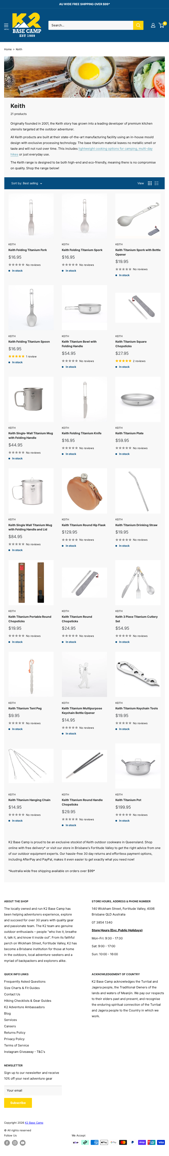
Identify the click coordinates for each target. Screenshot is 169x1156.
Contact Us (12, 994)
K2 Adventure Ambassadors (24, 1007)
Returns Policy (14, 1033)
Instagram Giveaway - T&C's (24, 1052)
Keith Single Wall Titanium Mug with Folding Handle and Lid (30, 527)
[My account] (153, 25)
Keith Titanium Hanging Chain (29, 800)
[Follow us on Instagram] (15, 1143)
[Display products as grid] (150, 183)
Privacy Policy (14, 1039)
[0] (161, 25)
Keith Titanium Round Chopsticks (77, 619)
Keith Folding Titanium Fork (27, 250)
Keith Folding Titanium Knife (81, 433)
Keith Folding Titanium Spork (82, 250)
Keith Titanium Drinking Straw (136, 525)
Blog (7, 1013)
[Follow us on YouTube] (23, 1143)
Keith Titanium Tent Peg (25, 708)
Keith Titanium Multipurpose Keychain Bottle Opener (82, 710)
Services (10, 1020)
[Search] (138, 25)
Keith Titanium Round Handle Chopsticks (82, 802)
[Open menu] (6, 25)
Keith (12, 244)
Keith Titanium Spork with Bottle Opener (138, 252)
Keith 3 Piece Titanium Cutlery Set (136, 619)
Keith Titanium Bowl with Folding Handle (79, 344)
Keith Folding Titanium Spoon (29, 341)
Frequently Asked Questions (25, 981)
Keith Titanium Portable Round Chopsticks (29, 619)
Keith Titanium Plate (129, 433)
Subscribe (18, 1103)
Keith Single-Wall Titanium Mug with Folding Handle (30, 435)
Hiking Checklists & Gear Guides (27, 1001)
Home (8, 49)
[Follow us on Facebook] (7, 1143)
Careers (10, 1026)
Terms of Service (16, 1045)
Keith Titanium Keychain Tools (136, 708)
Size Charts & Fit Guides (22, 988)
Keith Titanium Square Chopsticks (131, 344)
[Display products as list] (156, 183)
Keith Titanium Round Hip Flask (84, 525)
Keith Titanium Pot (128, 800)
